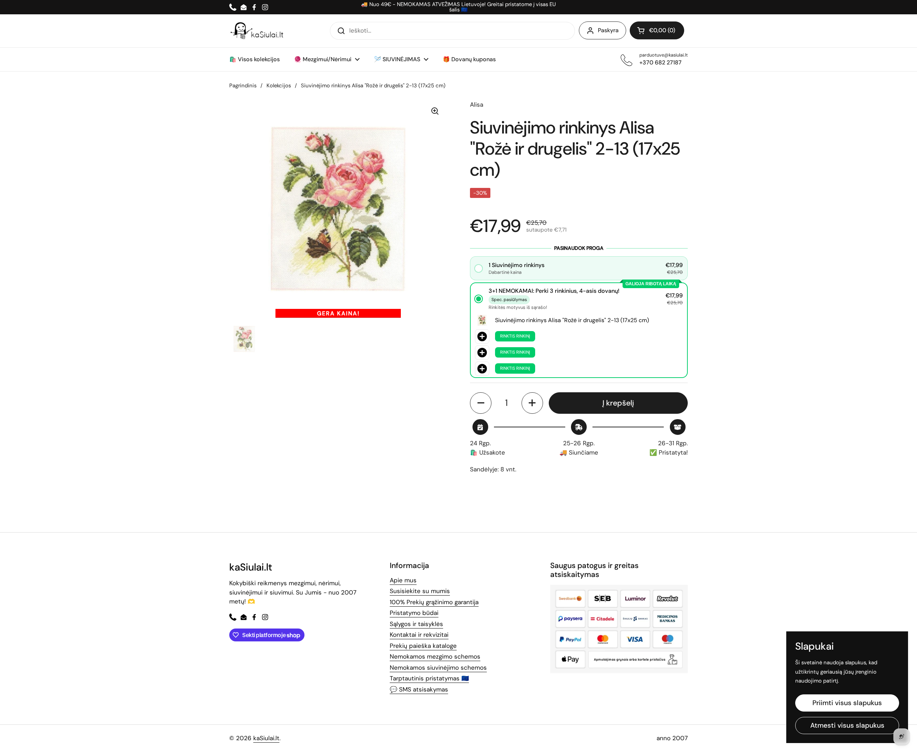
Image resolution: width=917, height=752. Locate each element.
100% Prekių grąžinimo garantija (434, 602)
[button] (657, 30)
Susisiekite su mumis (420, 591)
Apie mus (403, 580)
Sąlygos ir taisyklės (416, 624)
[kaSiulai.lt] (258, 31)
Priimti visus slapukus (847, 702)
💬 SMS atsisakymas (419, 689)
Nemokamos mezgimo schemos (435, 656)
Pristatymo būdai (414, 613)
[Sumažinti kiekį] (480, 403)
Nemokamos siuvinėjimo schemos (438, 667)
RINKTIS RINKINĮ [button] (515, 336)
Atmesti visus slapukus (847, 725)
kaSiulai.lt (266, 738)
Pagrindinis (242, 85)
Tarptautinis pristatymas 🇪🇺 (429, 678)
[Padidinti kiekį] (532, 403)
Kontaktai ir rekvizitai (419, 635)
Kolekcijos (279, 85)
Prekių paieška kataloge (423, 646)
